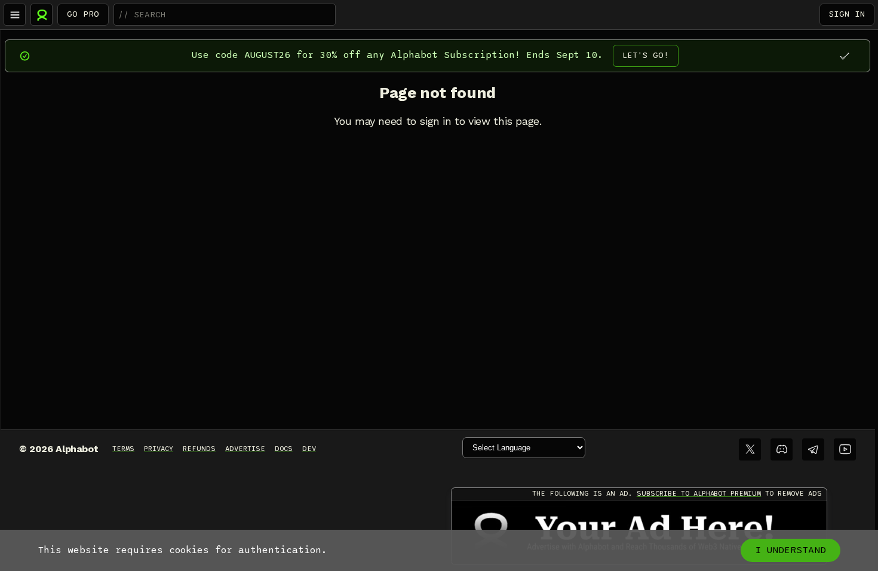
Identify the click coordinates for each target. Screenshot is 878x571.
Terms (123, 448)
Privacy (158, 448)
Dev (309, 448)
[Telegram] (813, 449)
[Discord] (781, 449)
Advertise (245, 448)
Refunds (199, 448)
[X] (750, 449)
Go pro (83, 14)
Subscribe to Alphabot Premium (699, 493)
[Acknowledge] (844, 56)
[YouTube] (845, 449)
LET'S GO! (645, 55)
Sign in (847, 14)
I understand (790, 550)
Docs (284, 448)
